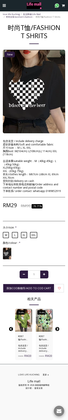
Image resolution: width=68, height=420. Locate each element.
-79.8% (20, 312)
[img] (23, 320)
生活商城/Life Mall (32, 14)
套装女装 (38, 388)
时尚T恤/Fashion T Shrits (23, 338)
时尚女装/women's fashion (19, 16)
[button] (4, 5)
